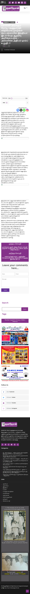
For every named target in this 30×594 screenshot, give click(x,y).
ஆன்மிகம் (5, 486)
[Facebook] (17, 110)
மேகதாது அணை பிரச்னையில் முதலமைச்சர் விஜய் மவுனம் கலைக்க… (15, 456)
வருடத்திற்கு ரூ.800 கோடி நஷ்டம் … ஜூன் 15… (15, 469)
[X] (21, 110)
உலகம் (12, 22)
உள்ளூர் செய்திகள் (8, 491)
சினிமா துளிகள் (7, 497)
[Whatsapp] (24, 110)
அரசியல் (5, 484)
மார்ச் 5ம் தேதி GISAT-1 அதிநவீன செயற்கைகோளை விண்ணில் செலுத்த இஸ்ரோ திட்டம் (15, 258)
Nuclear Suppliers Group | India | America (15, 320)
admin (6, 46)
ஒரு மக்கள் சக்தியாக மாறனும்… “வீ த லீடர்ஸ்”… (16, 458)
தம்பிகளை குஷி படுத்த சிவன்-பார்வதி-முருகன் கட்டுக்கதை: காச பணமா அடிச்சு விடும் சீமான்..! (15, 249)
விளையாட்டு (6, 501)
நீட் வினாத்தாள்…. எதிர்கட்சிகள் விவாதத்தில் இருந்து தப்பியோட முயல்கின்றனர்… (15, 453)
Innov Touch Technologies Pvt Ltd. (11, 588)
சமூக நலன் (6, 495)
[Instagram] (27, 110)
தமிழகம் (5, 499)
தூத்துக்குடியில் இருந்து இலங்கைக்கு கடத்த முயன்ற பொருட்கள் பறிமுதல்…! (15, 472)
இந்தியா (6, 22)
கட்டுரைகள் (6, 493)
